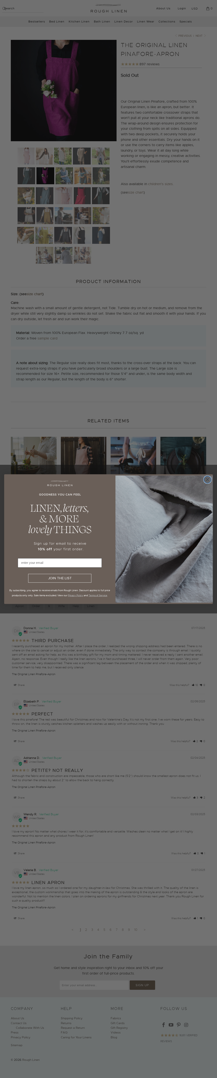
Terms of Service (98, 595)
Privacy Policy (75, 595)
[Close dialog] (207, 479)
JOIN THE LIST (60, 578)
